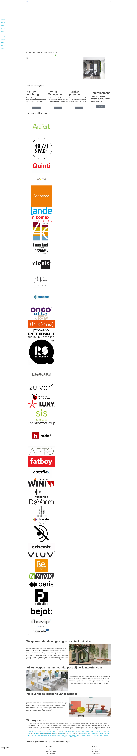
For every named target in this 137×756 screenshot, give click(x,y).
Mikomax (88, 735)
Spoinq (82, 731)
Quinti (69, 731)
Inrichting (3, 22)
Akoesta (50, 733)
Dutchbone (49, 731)
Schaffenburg (72, 735)
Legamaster (108, 733)
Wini (73, 731)
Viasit (65, 731)
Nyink (29, 735)
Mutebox (34, 735)
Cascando (30, 731)
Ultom (101, 735)
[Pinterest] (18, 752)
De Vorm (55, 733)
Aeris (42, 733)
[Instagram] (10, 752)
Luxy (35, 731)
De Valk (55, 731)
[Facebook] (2, 752)
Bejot (39, 735)
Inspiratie (3, 19)
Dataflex (54, 735)
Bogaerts (28, 733)
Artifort (87, 731)
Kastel (78, 735)
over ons (3, 28)
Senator (77, 731)
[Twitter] (6, 752)
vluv (46, 733)
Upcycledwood (36, 733)
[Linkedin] (22, 752)
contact (2, 31)
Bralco (39, 731)
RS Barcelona (105, 731)
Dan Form (94, 733)
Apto (62, 736)
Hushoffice (44, 735)
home (2, 25)
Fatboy (88, 733)
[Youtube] (14, 752)
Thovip (66, 733)
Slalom (77, 733)
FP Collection (95, 735)
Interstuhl (61, 733)
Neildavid (106, 735)
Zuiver (43, 731)
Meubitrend (64, 735)
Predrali (83, 735)
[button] (68, 34)
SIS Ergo (66, 736)
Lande (91, 731)
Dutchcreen (83, 733)
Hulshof (61, 731)
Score (58, 735)
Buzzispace (97, 731)
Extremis (72, 733)
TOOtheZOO (73, 736)
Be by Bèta (100, 733)
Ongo (49, 735)
